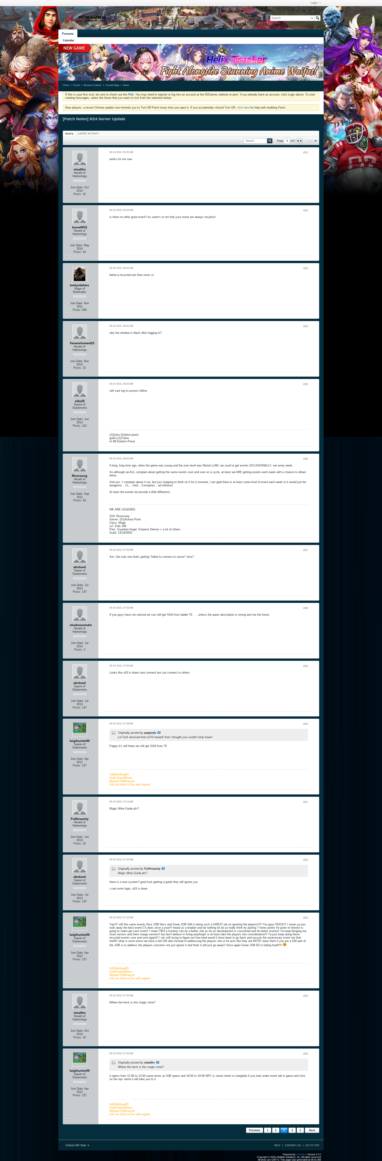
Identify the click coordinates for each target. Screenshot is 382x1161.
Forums (68, 33)
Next (312, 1130)
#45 (305, 1053)
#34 (305, 326)
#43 (305, 917)
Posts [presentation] (69, 133)
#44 (305, 995)
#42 (305, 859)
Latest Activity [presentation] (88, 133)
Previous (254, 1130)
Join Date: (76, 187)
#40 (305, 724)
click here (243, 107)
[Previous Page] (297, 140)
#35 (305, 384)
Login (314, 2)
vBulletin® (301, 1154)
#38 (305, 608)
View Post (158, 732)
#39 (305, 666)
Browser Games (92, 85)
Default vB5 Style (76, 1145)
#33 (305, 268)
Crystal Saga (112, 85)
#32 (305, 210)
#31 (305, 152)
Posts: (77, 194)
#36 (305, 458)
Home (66, 85)
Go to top (312, 1145)
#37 (305, 550)
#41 (305, 802)
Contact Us (293, 1145)
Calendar (68, 40)
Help (277, 1145)
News (126, 85)
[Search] (317, 18)
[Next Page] (300, 140)
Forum (76, 85)
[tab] (69, 134)
